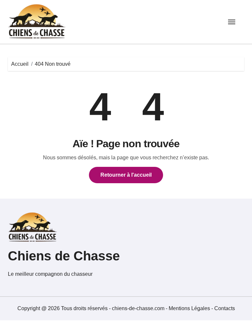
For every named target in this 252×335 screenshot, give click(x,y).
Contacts (224, 308)
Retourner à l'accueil (126, 175)
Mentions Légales (190, 308)
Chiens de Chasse (64, 256)
